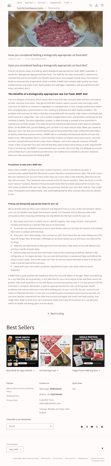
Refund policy (46, 458)
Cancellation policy (98, 461)
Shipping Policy (13, 396)
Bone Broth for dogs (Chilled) (19, 370)
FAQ (74, 389)
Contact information (97, 458)
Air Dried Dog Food (47, 370)
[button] (30, 2)
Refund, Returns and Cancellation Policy (20, 390)
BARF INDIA (21, 458)
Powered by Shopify (32, 458)
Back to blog (57, 313)
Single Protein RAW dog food (85, 370)
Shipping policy (83, 458)
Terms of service (70, 458)
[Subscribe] (50, 426)
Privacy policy (57, 458)
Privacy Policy (12, 400)
